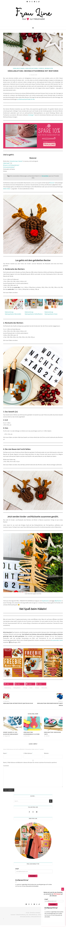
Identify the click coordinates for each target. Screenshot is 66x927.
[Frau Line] (33, 14)
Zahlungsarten (41, 914)
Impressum (13, 914)
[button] (9, 684)
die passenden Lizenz (57, 640)
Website (46, 753)
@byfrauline (58, 601)
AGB (27, 914)
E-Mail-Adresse (28, 753)
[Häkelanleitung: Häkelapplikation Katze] (54, 304)
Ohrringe (25, 688)
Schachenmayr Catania (16, 161)
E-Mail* (17, 868)
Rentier (31, 688)
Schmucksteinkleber (8, 167)
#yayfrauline (45, 601)
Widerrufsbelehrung (33, 914)
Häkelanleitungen (18, 68)
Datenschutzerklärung (21, 914)
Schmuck (41, 68)
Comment (6, 766)
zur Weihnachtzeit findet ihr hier (26, 99)
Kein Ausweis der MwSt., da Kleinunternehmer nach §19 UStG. (33, 916)
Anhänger (31, 115)
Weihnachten (49, 68)
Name (5, 753)
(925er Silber (6, 189)
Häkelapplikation (17, 688)
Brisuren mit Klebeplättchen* (11, 165)
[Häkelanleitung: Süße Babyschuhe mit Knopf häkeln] (60, 696)
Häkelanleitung (7, 688)
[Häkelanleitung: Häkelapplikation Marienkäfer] (14, 304)
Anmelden (33, 876)
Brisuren (52, 183)
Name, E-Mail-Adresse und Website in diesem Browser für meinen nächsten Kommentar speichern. (30, 762)
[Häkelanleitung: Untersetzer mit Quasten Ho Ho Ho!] (6, 696)
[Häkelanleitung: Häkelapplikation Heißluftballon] (34, 304)
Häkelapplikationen (31, 68)
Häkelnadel (6, 163)
